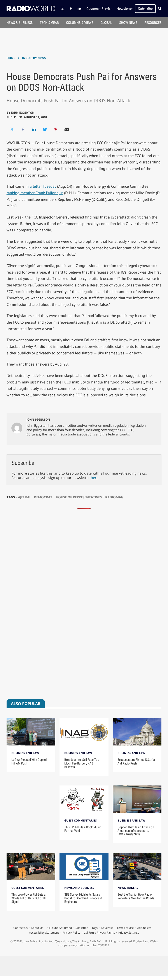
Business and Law (25, 753)
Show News (128, 23)
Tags (95, 928)
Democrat (43, 497)
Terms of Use (125, 928)
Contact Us (20, 928)
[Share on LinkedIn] (33, 129)
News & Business (20, 23)
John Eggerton (23, 112)
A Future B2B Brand (59, 928)
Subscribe (145, 8)
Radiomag (114, 497)
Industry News (34, 58)
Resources (152, 23)
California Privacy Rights (99, 932)
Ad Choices (144, 928)
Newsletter (125, 8)
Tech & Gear (49, 23)
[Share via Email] (66, 129)
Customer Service (99, 8)
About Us (37, 928)
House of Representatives (79, 497)
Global (106, 23)
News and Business (79, 888)
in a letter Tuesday (41, 186)
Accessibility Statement (44, 932)
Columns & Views (79, 23)
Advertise (107, 928)
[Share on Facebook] (23, 129)
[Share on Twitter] (12, 129)
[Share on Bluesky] (44, 129)
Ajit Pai (24, 497)
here (94, 477)
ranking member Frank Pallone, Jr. (35, 192)
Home (11, 58)
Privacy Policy (71, 932)
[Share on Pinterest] (55, 129)
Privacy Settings (128, 932)
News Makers (127, 888)
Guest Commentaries (80, 820)
